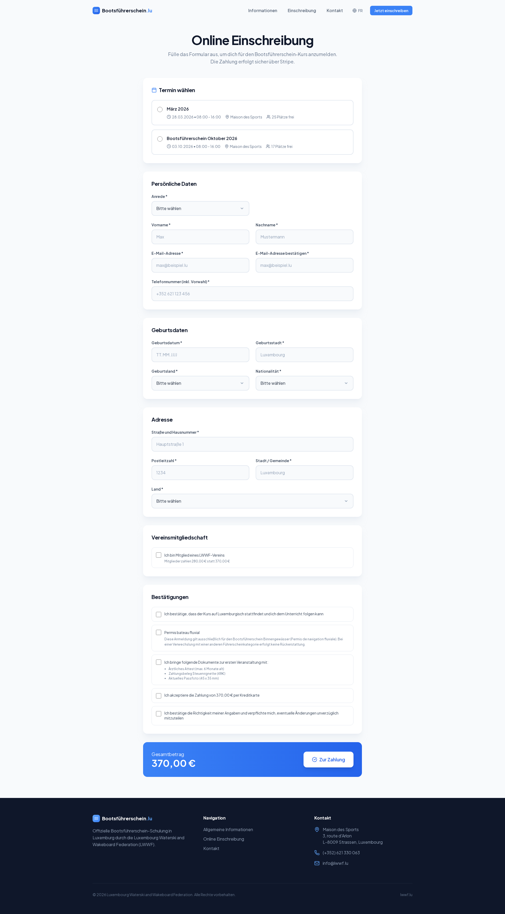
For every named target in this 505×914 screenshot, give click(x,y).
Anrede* (160, 196)
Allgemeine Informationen (228, 829)
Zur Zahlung (332, 759)
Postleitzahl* (164, 460)
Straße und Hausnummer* (175, 432)
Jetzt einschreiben (391, 10)
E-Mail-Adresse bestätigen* (282, 253)
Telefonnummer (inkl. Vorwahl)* (181, 281)
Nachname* (267, 224)
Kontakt (335, 10)
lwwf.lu (406, 894)
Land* (157, 489)
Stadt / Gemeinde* (274, 460)
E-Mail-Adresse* (167, 253)
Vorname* (161, 224)
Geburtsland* (165, 371)
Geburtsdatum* (167, 342)
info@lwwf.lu (335, 863)
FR (360, 10)
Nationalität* (268, 371)
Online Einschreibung (223, 839)
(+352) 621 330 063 (341, 852)
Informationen (262, 10)
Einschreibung (302, 10)
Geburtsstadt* (270, 342)
